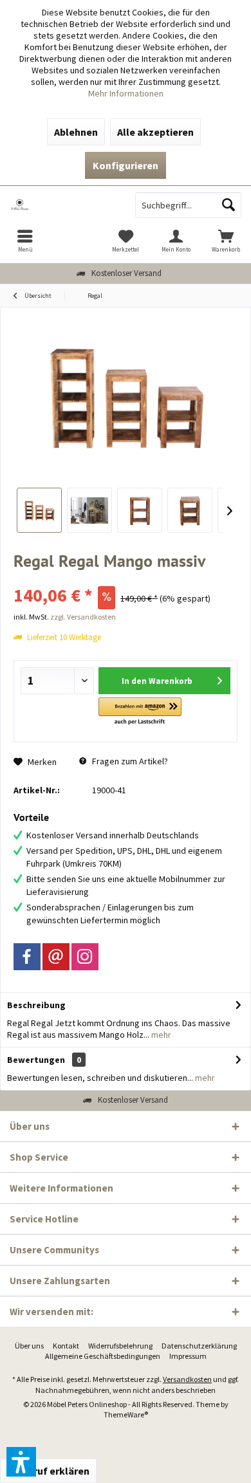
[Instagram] (84, 956)
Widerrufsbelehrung (120, 1345)
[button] (139, 711)
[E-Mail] (56, 956)
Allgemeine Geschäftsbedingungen (102, 1356)
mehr (160, 1034)
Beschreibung (36, 1005)
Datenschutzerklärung (199, 1345)
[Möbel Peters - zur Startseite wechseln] (63, 205)
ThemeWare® (126, 1414)
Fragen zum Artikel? (129, 761)
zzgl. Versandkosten (83, 617)
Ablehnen (76, 131)
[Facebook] (27, 956)
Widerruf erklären (48, 1470)
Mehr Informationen (125, 93)
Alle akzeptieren (155, 131)
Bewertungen (36, 1059)
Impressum (188, 1356)
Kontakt (66, 1345)
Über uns (29, 1345)
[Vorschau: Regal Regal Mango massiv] (39, 510)
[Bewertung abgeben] (125, 578)
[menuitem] (25, 240)
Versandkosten (187, 1379)
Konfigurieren (125, 165)
